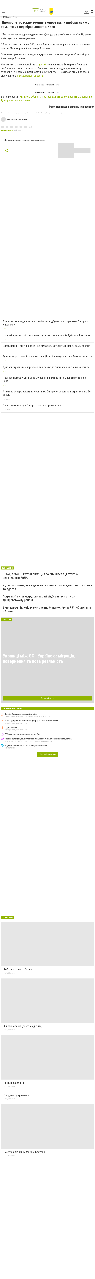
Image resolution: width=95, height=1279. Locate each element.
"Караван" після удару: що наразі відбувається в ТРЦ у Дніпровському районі (39, 598)
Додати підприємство (47, 754)
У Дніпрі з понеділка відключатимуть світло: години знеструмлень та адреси (47, 587)
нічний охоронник (14, 1083)
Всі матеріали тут (47, 698)
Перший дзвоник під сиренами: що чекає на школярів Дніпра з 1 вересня (46, 335)
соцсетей (41, 64)
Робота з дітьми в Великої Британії (24, 1152)
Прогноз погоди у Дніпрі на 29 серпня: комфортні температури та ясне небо (45, 379)
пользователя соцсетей (30, 75)
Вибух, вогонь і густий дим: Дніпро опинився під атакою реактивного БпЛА (40, 576)
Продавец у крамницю (17, 1095)
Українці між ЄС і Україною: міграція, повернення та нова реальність (39, 658)
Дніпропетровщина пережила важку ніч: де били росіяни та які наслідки (46, 367)
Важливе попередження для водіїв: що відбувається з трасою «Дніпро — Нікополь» (45, 323)
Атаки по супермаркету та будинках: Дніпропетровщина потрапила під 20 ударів (47, 393)
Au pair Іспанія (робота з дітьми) (23, 1026)
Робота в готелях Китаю (18, 969)
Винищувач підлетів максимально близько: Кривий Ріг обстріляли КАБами (47, 609)
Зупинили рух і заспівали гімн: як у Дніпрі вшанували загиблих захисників (47, 356)
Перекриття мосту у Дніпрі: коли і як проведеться (32, 405)
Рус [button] (86, 12)
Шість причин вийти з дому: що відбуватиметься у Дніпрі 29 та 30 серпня (46, 345)
